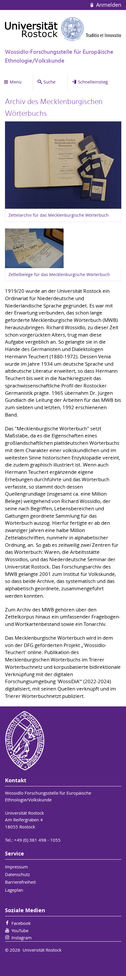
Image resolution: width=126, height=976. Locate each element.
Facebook (21, 923)
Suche (49, 82)
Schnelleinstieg (93, 82)
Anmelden (108, 4)
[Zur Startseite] (63, 29)
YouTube (19, 930)
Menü (15, 82)
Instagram (21, 937)
